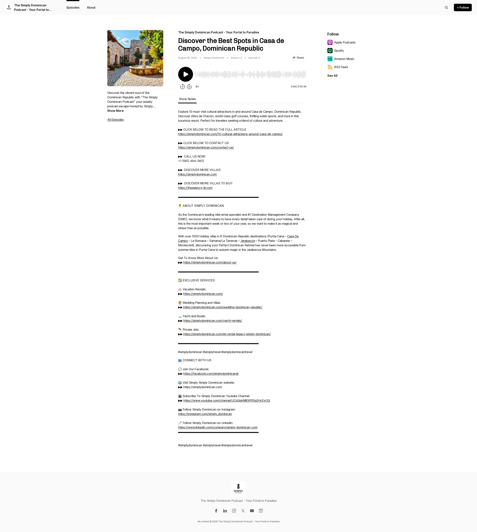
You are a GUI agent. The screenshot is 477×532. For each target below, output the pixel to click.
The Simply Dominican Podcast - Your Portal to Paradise (31, 7)
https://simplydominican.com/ (203, 294)
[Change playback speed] (197, 86)
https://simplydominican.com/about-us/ (209, 262)
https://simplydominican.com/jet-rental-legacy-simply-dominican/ (227, 334)
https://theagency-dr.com (195, 188)
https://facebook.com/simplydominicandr (211, 373)
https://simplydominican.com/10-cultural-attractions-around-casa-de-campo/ (230, 134)
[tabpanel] (242, 280)
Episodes (73, 7)
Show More (115, 111)
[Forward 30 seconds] (189, 86)
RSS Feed (341, 67)
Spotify (339, 50)
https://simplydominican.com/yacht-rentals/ (212, 320)
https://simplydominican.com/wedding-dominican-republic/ (222, 307)
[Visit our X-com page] (243, 511)
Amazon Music (344, 59)
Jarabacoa (248, 241)
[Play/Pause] (185, 74)
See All (332, 75)
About (91, 7)
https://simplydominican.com (197, 174)
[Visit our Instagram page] (234, 511)
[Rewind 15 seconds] (182, 86)
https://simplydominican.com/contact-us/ (206, 147)
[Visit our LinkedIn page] (225, 511)
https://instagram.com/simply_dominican (205, 414)
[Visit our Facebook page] (216, 511)
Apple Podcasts (345, 42)
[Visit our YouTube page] (252, 511)
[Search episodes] (446, 7)
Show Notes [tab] (187, 99)
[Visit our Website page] (261, 511)
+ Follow (463, 7)
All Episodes (115, 119)
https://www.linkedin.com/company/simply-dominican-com (218, 427)
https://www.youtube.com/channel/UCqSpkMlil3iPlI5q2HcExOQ (226, 400)
